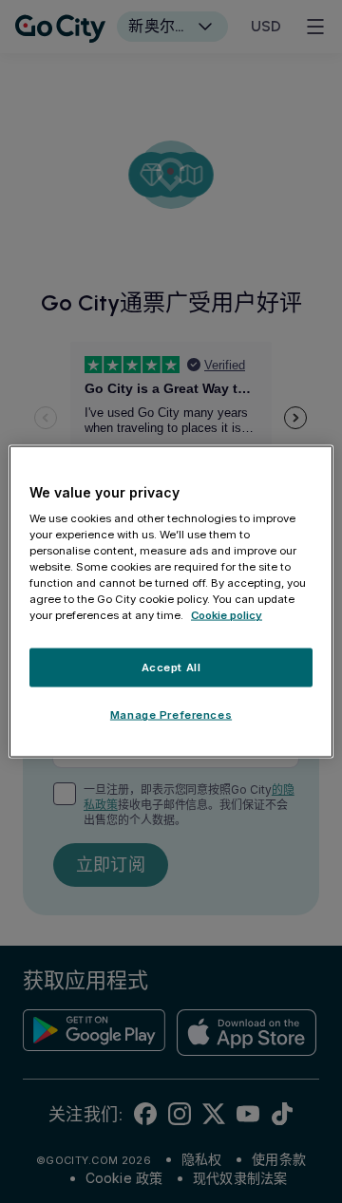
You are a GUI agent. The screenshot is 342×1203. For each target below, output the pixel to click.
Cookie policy (226, 615)
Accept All (171, 666)
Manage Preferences (171, 715)
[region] (171, 601)
